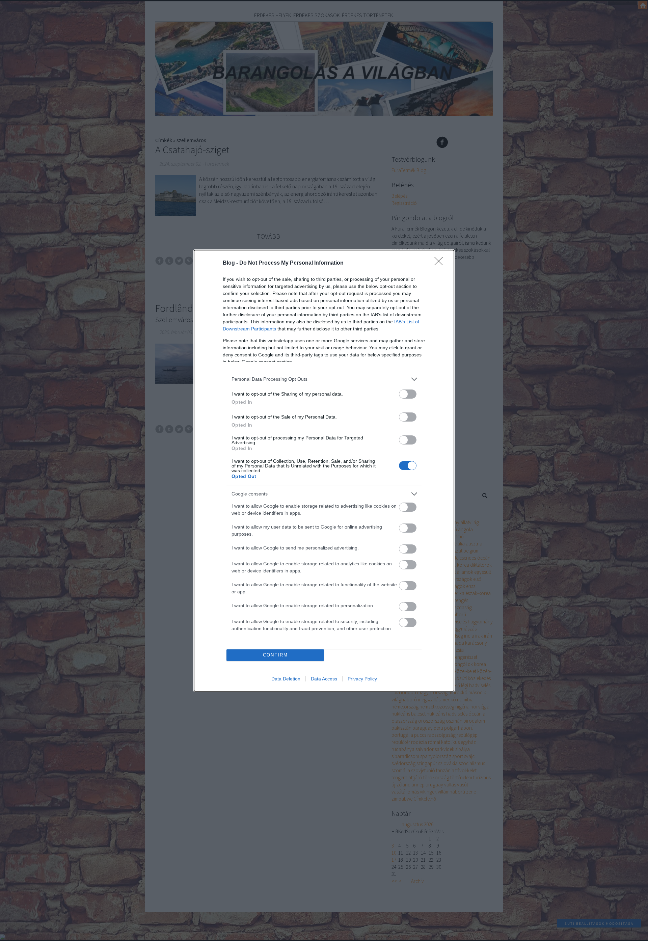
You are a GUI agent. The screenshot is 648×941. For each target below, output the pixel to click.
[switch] (407, 394)
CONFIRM (275, 654)
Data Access (324, 678)
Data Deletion (285, 678)
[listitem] (324, 379)
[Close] (440, 263)
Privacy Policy (362, 678)
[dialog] (324, 470)
